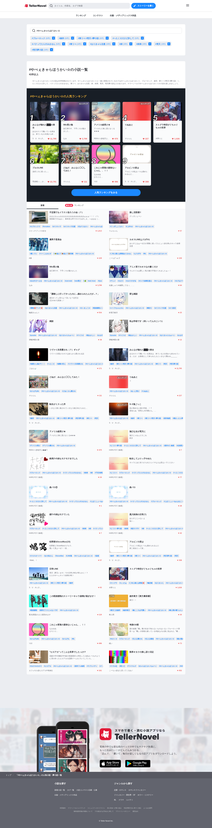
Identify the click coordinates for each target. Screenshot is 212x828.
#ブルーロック (41, 38)
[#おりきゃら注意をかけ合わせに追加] (114, 44)
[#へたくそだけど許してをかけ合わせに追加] (143, 38)
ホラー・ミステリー (145, 795)
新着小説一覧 (60, 790)
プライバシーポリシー (123, 811)
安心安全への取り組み (114, 808)
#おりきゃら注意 (100, 44)
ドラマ (121, 800)
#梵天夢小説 (40, 50)
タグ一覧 (70, 790)
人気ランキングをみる (106, 192)
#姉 (123, 44)
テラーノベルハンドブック (76, 808)
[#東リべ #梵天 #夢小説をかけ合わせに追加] (108, 38)
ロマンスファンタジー (137, 790)
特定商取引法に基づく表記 (132, 808)
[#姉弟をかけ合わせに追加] (150, 44)
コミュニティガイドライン (96, 808)
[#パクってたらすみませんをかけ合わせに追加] (64, 44)
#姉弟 (141, 44)
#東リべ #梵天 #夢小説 (91, 38)
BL (115, 800)
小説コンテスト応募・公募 (86, 790)
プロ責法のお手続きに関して (104, 811)
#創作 (64, 38)
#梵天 (160, 44)
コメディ (129, 800)
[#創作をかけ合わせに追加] (73, 38)
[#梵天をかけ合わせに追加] (169, 44)
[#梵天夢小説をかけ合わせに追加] (52, 49)
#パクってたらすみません (46, 44)
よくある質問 (147, 808)
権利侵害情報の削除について (83, 811)
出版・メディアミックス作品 (66, 795)
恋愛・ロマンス (120, 790)
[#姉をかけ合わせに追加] (131, 44)
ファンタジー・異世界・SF (124, 795)
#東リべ (75, 44)
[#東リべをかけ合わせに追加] (85, 44)
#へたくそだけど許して (126, 38)
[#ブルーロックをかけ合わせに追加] (54, 38)
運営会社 (135, 811)
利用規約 (63, 808)
